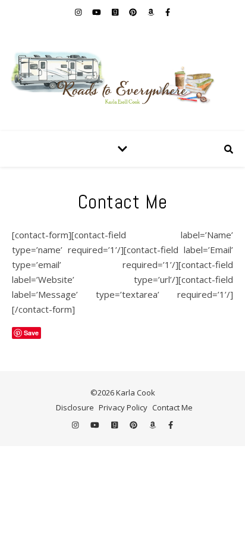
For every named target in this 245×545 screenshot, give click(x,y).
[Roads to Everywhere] (122, 77)
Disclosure (75, 407)
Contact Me (172, 407)
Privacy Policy (123, 407)
